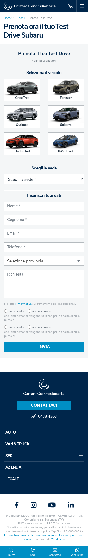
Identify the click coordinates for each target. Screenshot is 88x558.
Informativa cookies (44, 535)
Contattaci (44, 405)
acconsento (16, 311)
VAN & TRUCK (17, 444)
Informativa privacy (16, 535)
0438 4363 (47, 416)
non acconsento (42, 311)
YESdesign (58, 539)
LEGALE (12, 479)
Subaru (20, 18)
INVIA (44, 347)
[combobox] (44, 261)
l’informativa (23, 303)
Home (8, 18)
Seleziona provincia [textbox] (25, 261)
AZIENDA (13, 467)
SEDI (9, 456)
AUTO (10, 432)
